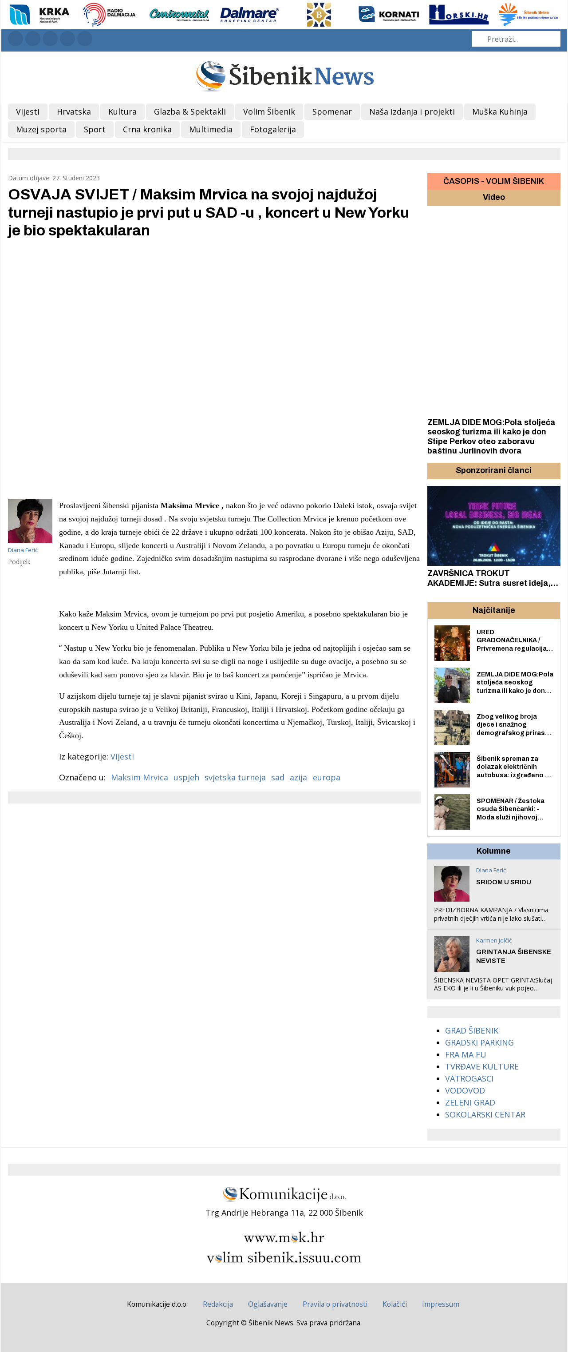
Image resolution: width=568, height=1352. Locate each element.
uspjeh (186, 777)
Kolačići (395, 1304)
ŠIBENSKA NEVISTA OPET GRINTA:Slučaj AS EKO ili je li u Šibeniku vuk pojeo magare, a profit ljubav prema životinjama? (493, 992)
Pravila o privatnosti (335, 1304)
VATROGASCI (469, 1078)
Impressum (440, 1304)
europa (326, 777)
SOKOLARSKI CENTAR (485, 1114)
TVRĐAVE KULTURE (482, 1066)
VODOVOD (465, 1090)
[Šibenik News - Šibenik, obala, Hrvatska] (284, 75)
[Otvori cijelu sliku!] (214, 368)
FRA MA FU (465, 1054)
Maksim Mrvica (139, 777)
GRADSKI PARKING (479, 1042)
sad (277, 777)
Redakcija (218, 1304)
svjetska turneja (235, 777)
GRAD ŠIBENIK (471, 1030)
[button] (435, 471)
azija (298, 777)
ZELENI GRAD (470, 1102)
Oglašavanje (268, 1304)
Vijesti (122, 756)
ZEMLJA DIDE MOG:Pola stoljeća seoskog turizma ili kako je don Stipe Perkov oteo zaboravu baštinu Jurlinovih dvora (491, 437)
